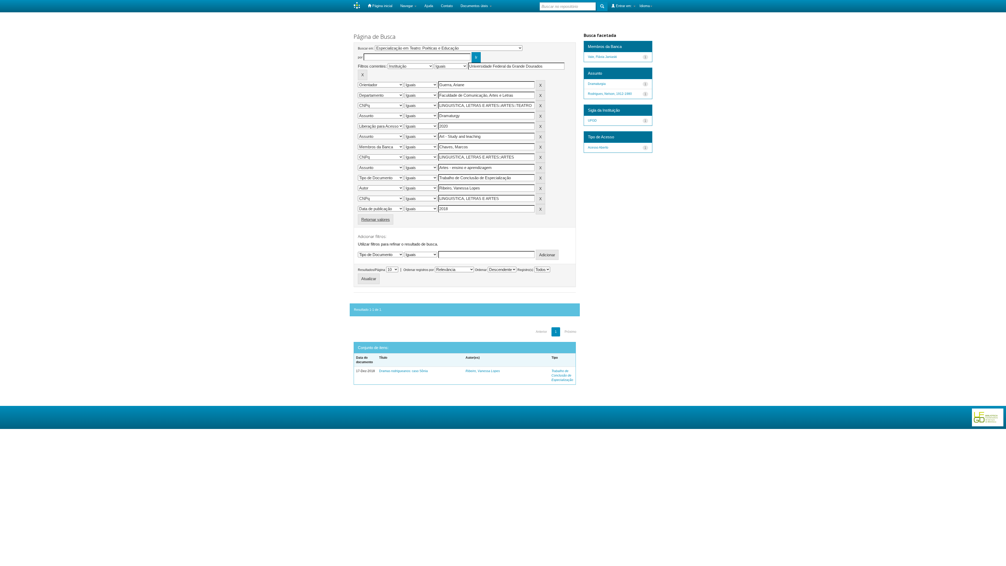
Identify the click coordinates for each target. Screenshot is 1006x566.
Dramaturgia (597, 84)
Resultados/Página (371, 270)
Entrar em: (624, 6)
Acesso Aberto (598, 147)
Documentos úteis (475, 6)
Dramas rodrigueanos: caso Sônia (403, 371)
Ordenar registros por (418, 270)
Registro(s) (525, 270)
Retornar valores (375, 219)
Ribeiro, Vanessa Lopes (483, 371)
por (360, 57)
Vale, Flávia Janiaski (602, 57)
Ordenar (481, 270)
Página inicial (381, 6)
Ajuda (428, 6)
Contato (447, 6)
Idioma (644, 6)
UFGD (592, 120)
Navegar (407, 6)
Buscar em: (366, 48)
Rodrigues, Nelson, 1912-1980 (610, 94)
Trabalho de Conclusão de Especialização (562, 375)
